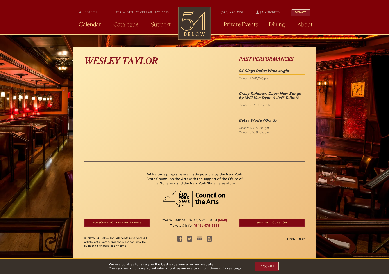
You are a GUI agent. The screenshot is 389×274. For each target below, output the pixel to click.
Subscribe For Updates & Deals (117, 222)
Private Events (241, 24)
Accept (267, 266)
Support (161, 24)
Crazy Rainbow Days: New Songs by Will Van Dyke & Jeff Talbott (270, 96)
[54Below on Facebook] (179, 240)
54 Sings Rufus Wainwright (264, 71)
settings (235, 268)
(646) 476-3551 (231, 12)
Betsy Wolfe (250, 120)
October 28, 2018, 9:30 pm (254, 105)
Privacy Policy (295, 238)
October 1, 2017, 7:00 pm (253, 78)
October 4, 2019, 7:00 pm (254, 128)
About (305, 24)
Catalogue (125, 24)
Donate (300, 12)
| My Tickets (269, 12)
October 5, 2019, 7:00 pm (254, 132)
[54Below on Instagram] (199, 240)
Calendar (90, 24)
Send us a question (272, 222)
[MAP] (222, 220)
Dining (277, 24)
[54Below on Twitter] (189, 240)
